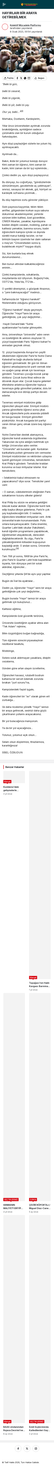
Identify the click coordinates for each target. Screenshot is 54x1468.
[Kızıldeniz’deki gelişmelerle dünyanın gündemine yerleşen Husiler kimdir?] (14, 881)
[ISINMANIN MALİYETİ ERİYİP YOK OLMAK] (14, 1103)
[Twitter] (27, 1448)
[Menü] (4, 4)
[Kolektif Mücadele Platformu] (29, 4)
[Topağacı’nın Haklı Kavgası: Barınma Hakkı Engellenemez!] (40, 881)
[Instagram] (36, 1448)
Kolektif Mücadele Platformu (25, 25)
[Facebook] (18, 1448)
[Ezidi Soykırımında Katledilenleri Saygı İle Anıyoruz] (40, 1325)
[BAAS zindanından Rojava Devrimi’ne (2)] (14, 1325)
